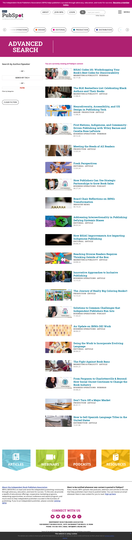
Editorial (60, 30)
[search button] (83, 12)
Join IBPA (58, 12)
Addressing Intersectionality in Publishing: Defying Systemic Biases (100, 219)
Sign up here (110, 494)
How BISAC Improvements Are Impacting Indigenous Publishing (99, 237)
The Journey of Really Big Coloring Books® (100, 291)
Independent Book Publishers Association (66, 522)
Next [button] (127, 29)
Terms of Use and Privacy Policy (51, 531)
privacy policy (109, 536)
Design (41, 30)
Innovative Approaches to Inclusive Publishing (95, 274)
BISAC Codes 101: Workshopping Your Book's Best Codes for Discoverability (96, 71)
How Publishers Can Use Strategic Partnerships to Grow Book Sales (94, 182)
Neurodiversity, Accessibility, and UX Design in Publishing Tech (96, 108)
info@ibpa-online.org (77, 527)
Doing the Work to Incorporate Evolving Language (98, 345)
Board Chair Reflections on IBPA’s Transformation (94, 200)
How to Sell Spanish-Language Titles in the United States (100, 418)
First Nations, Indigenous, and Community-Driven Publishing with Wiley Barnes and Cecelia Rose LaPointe (100, 128)
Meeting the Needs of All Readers (94, 146)
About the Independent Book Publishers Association (24, 487)
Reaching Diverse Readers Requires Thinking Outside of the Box (95, 255)
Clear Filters (10, 102)
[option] (40, 30)
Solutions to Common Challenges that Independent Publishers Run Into (96, 309)
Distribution (105, 30)
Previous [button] (4, 29)
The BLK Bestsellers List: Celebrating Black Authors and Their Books (100, 89)
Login (72, 12)
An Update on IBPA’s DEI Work (92, 326)
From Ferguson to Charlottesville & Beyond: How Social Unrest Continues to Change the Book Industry (100, 381)
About (45, 12)
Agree (65, 538)
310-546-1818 (56, 527)
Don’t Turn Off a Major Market (91, 400)
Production (81, 30)
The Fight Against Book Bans (91, 361)
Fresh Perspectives (85, 163)
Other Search (100, 15)
